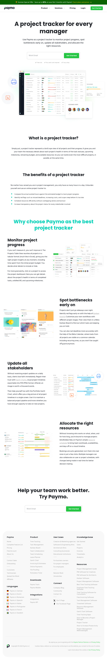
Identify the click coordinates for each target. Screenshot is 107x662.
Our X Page (60, 600)
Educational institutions (62, 554)
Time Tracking (35, 542)
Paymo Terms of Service (81, 642)
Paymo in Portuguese (17, 607)
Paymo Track (34, 584)
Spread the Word (13, 576)
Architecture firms (60, 548)
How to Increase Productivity (87, 626)
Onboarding (11, 564)
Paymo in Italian (15, 603)
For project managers (61, 564)
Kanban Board (35, 548)
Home (9, 542)
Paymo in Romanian (17, 597)
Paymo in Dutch (15, 594)
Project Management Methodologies (84, 629)
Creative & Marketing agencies (65, 542)
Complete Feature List (15, 545)
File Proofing (34, 570)
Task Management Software (87, 600)
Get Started (96, 8)
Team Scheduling (36, 554)
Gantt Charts (21, 379)
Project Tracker (82, 623)
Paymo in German (16, 591)
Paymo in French (16, 610)
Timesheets (81, 554)
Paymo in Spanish (16, 600)
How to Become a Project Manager (86, 618)
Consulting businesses (62, 551)
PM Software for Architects (86, 575)
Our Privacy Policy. (94, 650)
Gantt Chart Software (84, 611)
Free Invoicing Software (85, 597)
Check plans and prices (80, 2)
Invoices (80, 551)
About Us (10, 554)
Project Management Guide (87, 569)
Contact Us (58, 594)
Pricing (73, 8)
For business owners (61, 560)
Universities (58, 576)
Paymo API (34, 602)
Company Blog (59, 588)
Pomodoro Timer (36, 573)
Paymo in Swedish (16, 613)
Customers (11, 570)
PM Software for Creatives (86, 572)
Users (79, 545)
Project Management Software (88, 581)
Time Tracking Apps (84, 615)
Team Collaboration (37, 551)
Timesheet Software (84, 603)
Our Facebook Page (63, 604)
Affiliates (10, 579)
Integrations (34, 599)
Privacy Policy (95, 642)
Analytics (80, 557)
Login (83, 8)
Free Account (12, 551)
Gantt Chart (34, 560)
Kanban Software (83, 578)
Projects (80, 548)
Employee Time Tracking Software (85, 588)
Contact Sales (12, 560)
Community (58, 591)
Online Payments (36, 567)
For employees (59, 567)
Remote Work (58, 573)
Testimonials (11, 573)
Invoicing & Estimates (38, 563)
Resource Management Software (85, 607)
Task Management (36, 545)
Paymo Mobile (35, 588)
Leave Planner (35, 557)
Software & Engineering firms (64, 545)
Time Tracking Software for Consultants (86, 593)
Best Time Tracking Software (87, 584)
